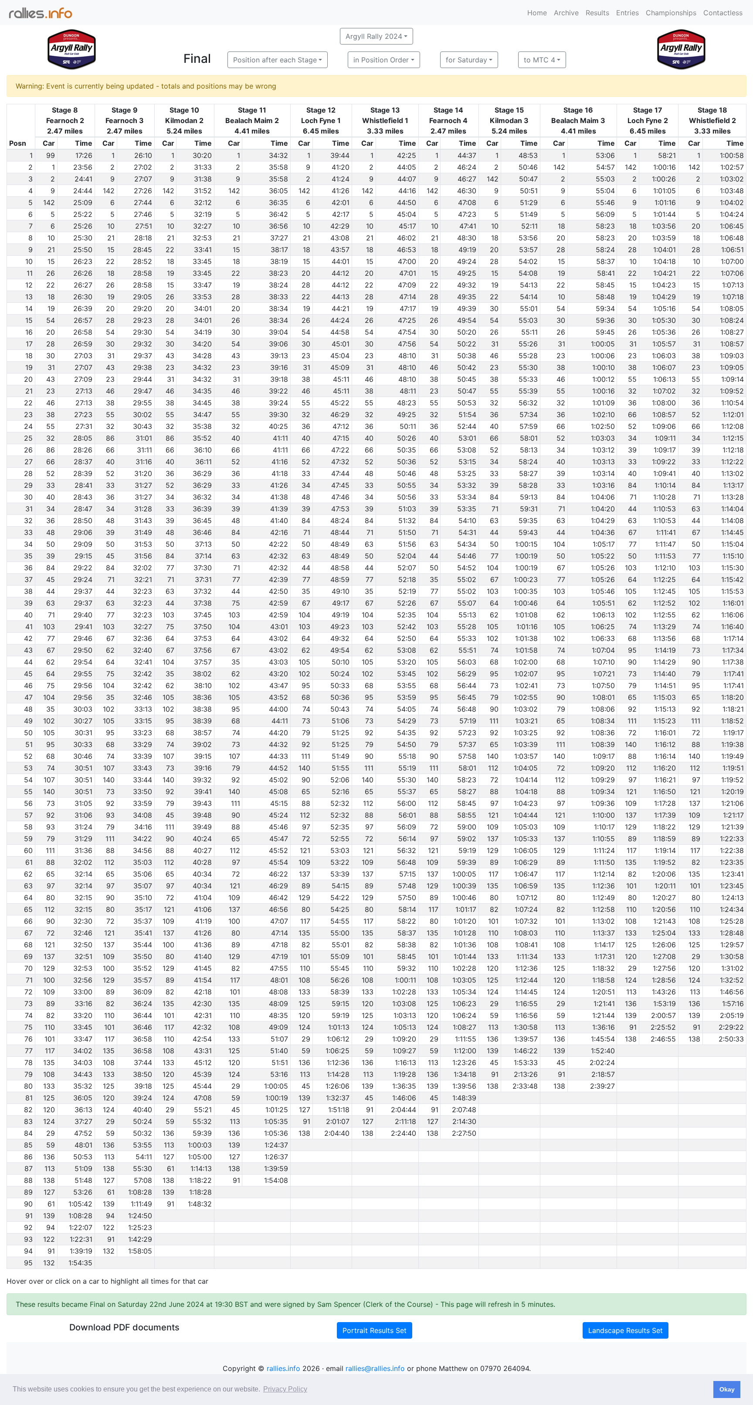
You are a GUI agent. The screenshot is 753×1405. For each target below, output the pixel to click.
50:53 (466, 402)
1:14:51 (665, 685)
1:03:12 (603, 449)
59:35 (528, 520)
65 (632, 697)
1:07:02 (664, 391)
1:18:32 (603, 968)
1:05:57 (664, 343)
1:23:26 (464, 1062)
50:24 (339, 673)
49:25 (466, 273)
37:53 (202, 638)
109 (631, 803)
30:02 (142, 414)
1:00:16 (664, 167)
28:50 (82, 520)
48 (369, 473)
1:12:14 (604, 874)
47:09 (407, 285)
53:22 (339, 862)
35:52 (202, 438)
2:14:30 (464, 1121)
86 (110, 438)
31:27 (143, 485)
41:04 (203, 897)
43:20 (278, 673)
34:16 (143, 826)
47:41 (467, 226)
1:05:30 (664, 320)
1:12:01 (733, 414)
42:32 (278, 556)
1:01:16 (665, 202)
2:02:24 (602, 1062)
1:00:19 (526, 556)
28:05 (82, 438)
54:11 (144, 1156)
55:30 (528, 367)
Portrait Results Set (375, 1330)
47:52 (83, 1133)
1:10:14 (665, 485)
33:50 (142, 791)
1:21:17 (733, 815)
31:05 (83, 803)
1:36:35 (404, 1086)
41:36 (203, 944)
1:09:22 (664, 461)
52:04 (406, 556)
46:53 (406, 249)
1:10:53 (664, 508)
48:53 (528, 155)
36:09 (142, 991)
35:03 (142, 862)
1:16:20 (664, 768)
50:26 (406, 438)
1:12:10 (665, 567)
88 (696, 744)
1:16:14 (665, 756)
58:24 (605, 249)
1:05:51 (603, 603)
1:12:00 (465, 1050)
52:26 (406, 603)
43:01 (279, 626)
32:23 (142, 591)
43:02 (278, 638)
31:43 (143, 520)
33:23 (142, 732)
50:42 (466, 367)
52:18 (407, 579)
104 (559, 544)
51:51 (279, 1062)
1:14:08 (732, 520)
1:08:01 (603, 697)
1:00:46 (526, 603)
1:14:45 (732, 532)
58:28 (528, 485)
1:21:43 (664, 921)
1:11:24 (604, 850)
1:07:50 (603, 685)
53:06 (605, 155)
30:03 (82, 709)
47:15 (340, 438)
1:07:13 (733, 285)
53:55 (406, 685)
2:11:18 (405, 1121)
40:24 (202, 838)
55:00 (339, 933)
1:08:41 (526, 944)
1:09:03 (732, 355)
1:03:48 (732, 190)
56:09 (605, 214)
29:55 (142, 402)
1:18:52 (732, 720)
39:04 (278, 332)
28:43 (82, 497)
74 (633, 626)
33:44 (142, 779)
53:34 (466, 497)
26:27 (83, 285)
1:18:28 (200, 1192)
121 (631, 791)
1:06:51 (732, 249)
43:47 (278, 685)
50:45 (466, 379)
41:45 (203, 968)
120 (631, 956)
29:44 (142, 379)
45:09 (339, 367)
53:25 (466, 473)
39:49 (202, 826)
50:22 (466, 343)
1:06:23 (464, 1003)
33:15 (143, 720)
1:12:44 (526, 980)
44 (632, 508)
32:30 (82, 921)
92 (632, 709)
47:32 (340, 461)
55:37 (406, 791)
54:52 (466, 567)
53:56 (528, 237)
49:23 (339, 626)
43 (170, 355)
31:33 (203, 167)
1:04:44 (526, 815)
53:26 (82, 1192)
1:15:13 (665, 709)
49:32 (466, 285)
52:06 (339, 779)
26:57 (83, 320)
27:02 (143, 167)
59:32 (406, 968)
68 (632, 638)
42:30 (202, 1003)
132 (109, 1251)
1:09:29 (603, 779)
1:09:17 (665, 449)
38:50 (142, 1074)
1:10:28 (664, 497)
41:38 (279, 497)
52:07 (406, 567)
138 (631, 1039)
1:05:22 (603, 556)
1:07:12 (527, 897)
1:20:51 (603, 991)
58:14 (407, 909)
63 (696, 508)
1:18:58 (603, 980)
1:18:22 (664, 826)
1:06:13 (664, 379)
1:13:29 (664, 626)
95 (632, 650)
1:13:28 (732, 497)
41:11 (280, 438)
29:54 (82, 662)
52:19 (407, 591)
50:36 (406, 461)
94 (110, 1215)
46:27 (467, 179)
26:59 (82, 343)
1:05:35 (276, 1121)
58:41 (606, 273)
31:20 (143, 473)
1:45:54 (603, 1039)
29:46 (82, 638)
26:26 (82, 273)
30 (494, 308)
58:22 (406, 921)
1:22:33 (732, 838)
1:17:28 (665, 803)
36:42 (278, 214)
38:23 (278, 273)
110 (631, 909)
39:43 (202, 803)
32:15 (83, 897)
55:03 (605, 179)
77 (633, 544)
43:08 (339, 237)
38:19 (279, 261)
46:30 (466, 190)
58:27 (528, 473)
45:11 (341, 379)
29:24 (82, 579)
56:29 (466, 673)
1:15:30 (732, 567)
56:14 (407, 838)
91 (633, 1027)
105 (631, 591)
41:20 (340, 167)
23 (306, 355)
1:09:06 (664, 426)
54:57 (605, 167)
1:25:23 (140, 1227)
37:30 (202, 567)
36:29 (202, 473)
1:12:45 (664, 591)
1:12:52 (664, 603)
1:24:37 (276, 1145)
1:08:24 (732, 320)
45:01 (340, 343)
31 (495, 343)
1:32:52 (732, 980)
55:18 (407, 756)
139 (631, 1015)
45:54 (278, 862)
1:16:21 (665, 779)
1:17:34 (733, 650)
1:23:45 (732, 885)
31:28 (143, 508)
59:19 (467, 850)
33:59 (142, 803)
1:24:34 (732, 909)
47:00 (407, 261)
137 (694, 803)
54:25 (339, 909)
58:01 (529, 438)
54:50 (406, 744)
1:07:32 (526, 921)
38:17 (279, 249)
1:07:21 (604, 673)
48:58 (339, 567)
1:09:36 (603, 803)
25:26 (82, 226)
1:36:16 (603, 1027)
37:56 (202, 650)
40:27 (202, 850)
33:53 (202, 296)
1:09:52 (732, 391)
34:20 (202, 343)
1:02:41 (526, 685)
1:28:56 (664, 980)
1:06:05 (526, 850)
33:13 (143, 709)
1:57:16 (733, 1003)
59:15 (340, 1003)
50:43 (339, 709)
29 (696, 956)
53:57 (528, 249)
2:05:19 (732, 1015)
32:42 (142, 673)
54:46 (466, 556)
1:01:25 (276, 1109)
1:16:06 (732, 614)
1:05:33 (526, 838)
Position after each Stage (275, 59)
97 (632, 779)
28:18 (143, 237)
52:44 (466, 426)
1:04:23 (664, 285)
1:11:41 (666, 532)
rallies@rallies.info (375, 1368)
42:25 (406, 155)
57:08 (143, 1180)
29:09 (82, 544)
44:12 (340, 273)
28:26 (82, 449)
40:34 (202, 874)
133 (631, 933)
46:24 (466, 167)
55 (632, 379)
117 (632, 850)
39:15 (203, 756)
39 (632, 449)
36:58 (142, 1039)
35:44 (142, 944)
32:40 (142, 650)
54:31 (467, 532)
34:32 (278, 155)
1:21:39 (732, 826)
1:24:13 (732, 897)
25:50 (82, 249)
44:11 (279, 720)
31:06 (83, 815)
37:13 (203, 544)
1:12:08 (732, 426)
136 (631, 1003)
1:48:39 (464, 1097)
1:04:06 (603, 497)
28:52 (142, 261)
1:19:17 (733, 732)
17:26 (83, 155)
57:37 (467, 744)
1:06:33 (603, 638)
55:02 (466, 579)
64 (632, 579)
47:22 (340, 449)
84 (632, 485)
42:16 (279, 532)
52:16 (340, 791)
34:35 (202, 391)
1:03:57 (526, 756)
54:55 (339, 921)
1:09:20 (603, 768)
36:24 (142, 1003)
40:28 (202, 862)
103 (631, 567)
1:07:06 (732, 273)
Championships (671, 12)
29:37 (142, 355)
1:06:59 (526, 885)
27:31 (83, 426)
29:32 (142, 343)
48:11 (408, 391)
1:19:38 (732, 744)
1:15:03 (664, 697)
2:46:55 (663, 1039)
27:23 (83, 414)
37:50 (202, 626)
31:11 (144, 449)
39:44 (339, 155)
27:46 (143, 214)
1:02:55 (526, 697)
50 (50, 544)
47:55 (279, 968)
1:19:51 (733, 768)
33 (632, 461)
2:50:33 (731, 1039)
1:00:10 (603, 367)
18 (561, 226)
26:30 (82, 296)
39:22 (278, 391)
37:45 (202, 614)
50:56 (406, 497)
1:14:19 (665, 650)
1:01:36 (465, 944)
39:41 (203, 791)
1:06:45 (732, 226)
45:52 (278, 850)
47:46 (340, 497)
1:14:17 (604, 944)
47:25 (407, 320)
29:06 (82, 532)
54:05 (406, 709)
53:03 (339, 850)
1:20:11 (665, 885)
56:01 (407, 815)
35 (434, 579)
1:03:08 (404, 1003)
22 (170, 249)
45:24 (278, 815)
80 (50, 897)
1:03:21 (526, 720)
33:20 (82, 1015)
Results (597, 12)
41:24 (340, 179)
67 (632, 532)
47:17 (408, 308)
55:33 (528, 379)
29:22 (82, 567)
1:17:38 (733, 662)
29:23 (142, 320)
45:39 (202, 1074)
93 (110, 815)
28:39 (82, 473)
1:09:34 (603, 791)
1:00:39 (464, 885)
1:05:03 (526, 826)
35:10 (143, 897)
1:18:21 (733, 709)
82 (696, 862)
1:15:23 (664, 720)
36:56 (278, 226)
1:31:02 (732, 968)
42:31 (203, 1015)
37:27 (279, 237)
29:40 (82, 614)
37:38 (202, 603)
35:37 (142, 921)
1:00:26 (664, 179)
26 (50, 273)
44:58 (339, 332)
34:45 (202, 402)
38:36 (202, 697)
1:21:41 (604, 1003)
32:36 (142, 638)
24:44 (82, 190)
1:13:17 (733, 485)
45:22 (339, 402)
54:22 (339, 897)
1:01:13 (338, 1027)
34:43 (82, 1074)
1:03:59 (664, 237)
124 (631, 980)
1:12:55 (664, 614)
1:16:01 (733, 603)
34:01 (203, 308)
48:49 (339, 544)
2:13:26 (526, 1074)
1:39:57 (526, 1039)
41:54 (203, 980)
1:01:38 (526, 638)
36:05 (278, 190)
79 (696, 673)
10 (111, 226)
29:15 (83, 556)
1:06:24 (464, 1015)
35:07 (142, 885)
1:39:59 (276, 1168)
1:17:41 (733, 673)
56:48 (466, 709)
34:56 (142, 850)
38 (696, 355)
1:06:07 (664, 367)
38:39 (202, 720)
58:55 (466, 815)
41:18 (279, 473)
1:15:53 (732, 591)
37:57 (203, 662)
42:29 (339, 226)
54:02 (528, 261)
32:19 (203, 214)
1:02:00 (526, 662)
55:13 (467, 614)
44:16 (407, 190)
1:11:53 (665, 556)
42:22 (278, 544)
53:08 (466, 449)
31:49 (143, 532)
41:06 (203, 909)
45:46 (278, 826)
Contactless (723, 12)
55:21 (203, 1109)
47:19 (279, 956)
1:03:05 (464, 980)
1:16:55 (526, 1003)
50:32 (142, 1133)
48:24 (339, 520)
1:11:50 (604, 862)
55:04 (605, 190)
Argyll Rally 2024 (374, 36)
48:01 (279, 980)
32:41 (143, 662)
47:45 (340, 485)
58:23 (605, 226)
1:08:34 (603, 720)
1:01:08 (526, 614)
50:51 (529, 190)
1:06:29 (526, 862)
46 (494, 355)
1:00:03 (200, 1145)
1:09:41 (664, 473)
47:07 (279, 921)
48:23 (406, 402)
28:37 (83, 461)
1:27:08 (664, 956)
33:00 (82, 991)
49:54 (466, 320)
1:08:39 (603, 744)
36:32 (202, 497)
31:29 (83, 838)
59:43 (528, 532)
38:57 (202, 732)
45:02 (278, 779)
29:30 (142, 332)
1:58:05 (140, 1251)
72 (632, 732)
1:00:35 (526, 591)
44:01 (340, 261)
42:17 (340, 214)
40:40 (142, 1109)
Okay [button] (727, 1389)
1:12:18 (733, 449)
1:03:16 (603, 485)
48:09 (278, 1003)
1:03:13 (603, 461)
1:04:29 (664, 296)
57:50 (407, 897)
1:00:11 (405, 980)
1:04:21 (664, 273)
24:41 (83, 179)
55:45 (339, 968)
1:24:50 (140, 1215)
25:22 (82, 214)
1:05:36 (664, 332)
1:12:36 (603, 885)
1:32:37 (337, 1097)
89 (632, 838)
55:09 (339, 956)
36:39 (202, 508)
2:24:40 (403, 1133)
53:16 (279, 1074)
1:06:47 (526, 874)
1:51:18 (338, 1109)
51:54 (467, 414)
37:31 (203, 579)
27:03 (83, 355)
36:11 (203, 461)
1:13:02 (732, 473)
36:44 (142, 1015)
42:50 (278, 591)
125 (631, 944)
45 (110, 556)
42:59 (278, 603)
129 (631, 826)
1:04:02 (732, 202)
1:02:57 (732, 167)
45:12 (203, 1062)
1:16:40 (732, 626)
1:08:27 (732, 332)
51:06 (340, 720)
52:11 (529, 226)
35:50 (142, 956)
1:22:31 (81, 1239)
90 (632, 662)
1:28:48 (732, 933)
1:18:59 (664, 838)
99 (50, 155)
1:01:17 (465, 909)
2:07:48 (464, 1109)
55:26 (528, 343)
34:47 (202, 414)
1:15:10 (733, 556)
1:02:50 (603, 426)
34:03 (82, 1062)
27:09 (83, 379)
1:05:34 (464, 991)
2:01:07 (337, 1121)
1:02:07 (526, 673)
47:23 (467, 214)
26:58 (82, 332)
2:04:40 (336, 1133)
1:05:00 (200, 1156)
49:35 (466, 296)
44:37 (467, 155)
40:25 (278, 426)
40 (494, 426)
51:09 (83, 1168)
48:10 (407, 355)
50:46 (528, 167)
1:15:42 (732, 579)
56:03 (466, 662)
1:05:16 (664, 308)
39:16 (279, 367)
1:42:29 (140, 1239)
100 (234, 921)
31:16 (144, 461)
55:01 (529, 308)
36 (632, 402)
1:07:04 (603, 650)
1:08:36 (603, 732)
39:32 (202, 779)
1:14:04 (732, 508)
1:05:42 (80, 1203)
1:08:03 (526, 933)
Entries (627, 12)
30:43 (142, 426)
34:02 (82, 1050)
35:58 (278, 167)
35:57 (142, 980)
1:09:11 (665, 438)
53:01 (467, 438)
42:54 (202, 1039)
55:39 (528, 391)
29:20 (142, 308)
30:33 (82, 744)
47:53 (340, 508)
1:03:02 (732, 179)
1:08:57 (732, 343)
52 (696, 414)
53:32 (466, 485)
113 (631, 991)
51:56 (407, 544)
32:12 (203, 202)
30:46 (82, 756)
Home (537, 12)
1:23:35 (732, 862)
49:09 (278, 1027)
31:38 (203, 179)
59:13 (529, 497)
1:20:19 (732, 791)
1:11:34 (527, 956)
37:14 (203, 556)
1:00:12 (603, 379)
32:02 (142, 567)
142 (559, 167)
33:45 (202, 261)
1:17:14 (733, 638)
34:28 (202, 355)
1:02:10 (603, 414)
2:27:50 (464, 1133)
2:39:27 (602, 1086)
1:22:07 (80, 1227)
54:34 (466, 544)
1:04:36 (603, 532)
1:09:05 (732, 367)
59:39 (466, 862)
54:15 (340, 885)
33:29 (142, 744)
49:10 (340, 591)
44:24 (339, 320)
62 (632, 603)
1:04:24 (732, 214)
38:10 (203, 685)
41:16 (279, 461)
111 (494, 720)
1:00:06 (603, 355)
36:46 (202, 532)
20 (696, 226)
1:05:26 (603, 567)
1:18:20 (732, 697)
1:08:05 (732, 308)
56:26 (339, 980)
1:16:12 (665, 744)
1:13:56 (664, 638)
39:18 (279, 379)
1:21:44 (603, 1015)
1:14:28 (338, 1074)
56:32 (528, 402)
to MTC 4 (539, 59)
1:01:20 (465, 921)
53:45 (406, 673)
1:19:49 (732, 756)
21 (111, 237)
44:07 (406, 179)
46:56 (278, 909)
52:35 (406, 614)
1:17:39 (665, 815)
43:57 (340, 249)
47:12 (340, 426)
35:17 (143, 909)
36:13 (83, 1109)
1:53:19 (664, 1003)
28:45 (142, 249)
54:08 (528, 273)
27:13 (83, 391)
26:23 (82, 261)
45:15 (279, 803)
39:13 (279, 355)
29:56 (82, 685)
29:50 (82, 650)
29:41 (83, 626)
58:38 (406, 944)
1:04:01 (664, 249)
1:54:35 (80, 1262)
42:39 (278, 579)
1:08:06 (603, 709)
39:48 (202, 815)
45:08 (278, 791)
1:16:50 (664, 791)
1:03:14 (603, 473)
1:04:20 (603, 508)
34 (632, 438)
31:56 (143, 556)
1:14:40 (664, 673)
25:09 (82, 202)
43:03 (278, 662)
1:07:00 (732, 261)
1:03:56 (664, 226)
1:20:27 (664, 897)
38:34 (278, 308)
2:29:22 (731, 1027)
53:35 (466, 508)
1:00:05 (603, 343)
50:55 (406, 485)
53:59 (406, 697)
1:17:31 (604, 956)
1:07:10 (604, 662)
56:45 (466, 697)
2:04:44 (403, 1109)
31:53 (143, 544)
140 (631, 744)
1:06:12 (338, 1039)
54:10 (467, 520)
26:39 (82, 308)
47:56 (407, 343)
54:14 (529, 296)
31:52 (203, 190)
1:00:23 (526, 579)
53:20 (406, 662)
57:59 (528, 426)
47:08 (467, 202)
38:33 (278, 296)
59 (494, 1015)
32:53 (202, 237)
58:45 (605, 285)
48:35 (278, 1015)
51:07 (279, 1039)
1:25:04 (664, 933)
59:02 (466, 838)
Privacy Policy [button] (285, 1389)
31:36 (83, 850)
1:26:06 (664, 944)
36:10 (203, 449)
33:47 (202, 285)
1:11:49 (141, 1203)
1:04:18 (664, 261)
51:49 (529, 214)
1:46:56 (732, 991)
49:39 (466, 308)
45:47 (278, 838)
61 (170, 1168)
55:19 (407, 768)
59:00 (466, 826)
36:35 (278, 202)
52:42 (406, 626)
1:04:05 (526, 768)
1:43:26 (664, 991)
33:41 (203, 249)
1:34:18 (465, 1074)
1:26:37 (276, 1156)
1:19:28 (404, 1074)
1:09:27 (404, 1050)
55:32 (202, 1121)
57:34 (528, 414)
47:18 (279, 944)
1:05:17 (604, 544)
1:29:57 (732, 944)
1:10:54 (732, 402)
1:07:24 (526, 909)
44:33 (278, 756)
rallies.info (283, 1368)
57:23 (467, 732)
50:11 (408, 426)
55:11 (529, 332)
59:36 (605, 320)
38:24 (278, 285)
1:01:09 (603, 402)
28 (560, 249)
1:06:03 (664, 355)
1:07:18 (733, 296)
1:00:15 (526, 544)
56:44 (466, 685)
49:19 (467, 249)
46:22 (278, 874)
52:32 (339, 803)
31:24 (83, 826)
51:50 (407, 532)
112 (493, 768)
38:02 (202, 673)
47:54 (407, 332)
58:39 (339, 991)
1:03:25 (526, 732)
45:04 (406, 214)
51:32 (407, 520)
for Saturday (466, 59)
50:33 (339, 685)
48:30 (466, 237)
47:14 (407, 296)
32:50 (82, 944)
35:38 (202, 426)
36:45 (202, 520)
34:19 (203, 332)
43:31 (203, 1050)
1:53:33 (526, 1062)
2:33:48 (525, 1086)
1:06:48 (732, 237)
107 (168, 756)
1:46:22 (526, 1050)
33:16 (83, 1003)
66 (632, 414)
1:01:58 (526, 650)
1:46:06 (404, 1097)
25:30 (82, 237)
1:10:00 (603, 815)
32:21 (143, 579)
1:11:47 (665, 544)
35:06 (142, 874)
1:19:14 (665, 850)
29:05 (142, 296)
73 (696, 650)
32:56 (82, 980)
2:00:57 (663, 1015)
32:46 (142, 697)
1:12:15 (733, 438)
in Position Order (381, 59)
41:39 (279, 508)
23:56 (82, 167)
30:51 (83, 768)
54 (560, 308)
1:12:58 (603, 909)
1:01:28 (465, 933)
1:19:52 (732, 779)
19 (170, 273)
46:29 (339, 414)
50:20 (466, 332)
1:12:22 (732, 461)
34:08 (142, 815)
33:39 (142, 756)
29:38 (142, 367)
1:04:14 (526, 779)
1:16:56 (526, 1015)
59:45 (605, 332)
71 (633, 497)
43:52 (278, 697)
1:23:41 (732, 874)
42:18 (203, 991)
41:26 (340, 190)
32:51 (83, 956)
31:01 (144, 438)
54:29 (406, 720)
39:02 (202, 744)
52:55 (339, 838)
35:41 (143, 933)
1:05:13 (404, 1027)
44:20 (278, 732)
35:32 (82, 1086)
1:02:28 (464, 968)
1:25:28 (732, 921)
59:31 (529, 508)
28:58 (142, 273)
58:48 (605, 296)
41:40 (279, 520)
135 (631, 862)
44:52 (278, 768)
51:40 (279, 1050)
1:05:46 (603, 591)
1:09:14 (732, 379)
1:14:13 (201, 1168)
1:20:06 (664, 874)
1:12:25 (664, 579)
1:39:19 (81, 1251)
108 (631, 921)
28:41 (83, 485)
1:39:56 (464, 1086)
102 (694, 603)
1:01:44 (664, 214)
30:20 (202, 155)
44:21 (340, 308)
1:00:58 (732, 155)
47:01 (407, 273)
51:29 (529, 202)
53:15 (467, 461)
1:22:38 (732, 850)
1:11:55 (465, 1039)
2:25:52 (663, 1027)
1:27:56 (664, 968)
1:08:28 (140, 1192)
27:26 (143, 190)
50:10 (340, 662)
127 (304, 1109)
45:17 (407, 226)
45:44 (202, 1086)
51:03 (407, 508)
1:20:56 (664, 909)
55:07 (467, 603)
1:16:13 (405, 1062)
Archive (566, 12)
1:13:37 (604, 933)
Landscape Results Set (625, 1330)
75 (236, 603)
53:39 (339, 874)
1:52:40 (603, 1050)
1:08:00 (664, 402)
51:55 (340, 768)
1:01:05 (664, 190)
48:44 (339, 532)
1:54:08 (276, 1180)
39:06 (278, 343)
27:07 (143, 179)
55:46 (605, 202)
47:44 (340, 473)
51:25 (340, 732)
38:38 (202, 709)
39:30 (278, 414)
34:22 (142, 838)
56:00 (406, 803)
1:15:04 (732, 544)
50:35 (406, 449)
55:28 (528, 355)
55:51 (467, 650)
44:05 (406, 167)
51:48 (83, 1180)
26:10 (143, 155)
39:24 (278, 402)
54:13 (529, 285)
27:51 (143, 226)
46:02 (406, 237)
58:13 (529, 449)
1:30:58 (732, 956)
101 (631, 885)
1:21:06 (732, 803)
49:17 (340, 603)
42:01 (340, 202)
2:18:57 (603, 1074)
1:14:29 (664, 662)
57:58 (467, 756)
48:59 (339, 579)
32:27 (202, 226)
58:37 (605, 261)
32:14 (83, 874)
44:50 (406, 202)
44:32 (278, 744)
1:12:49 (603, 897)
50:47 (528, 179)
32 (632, 391)
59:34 (605, 308)
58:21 (667, 155)
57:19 (467, 720)
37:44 (143, 1062)
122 (109, 1227)
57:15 (407, 874)
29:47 (142, 391)
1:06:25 (603, 626)
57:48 (407, 885)
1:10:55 (603, 838)
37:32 (202, 591)
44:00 (278, 709)
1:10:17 (604, 826)
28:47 (83, 508)
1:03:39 (526, 744)
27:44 (143, 202)
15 (111, 249)
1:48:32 (200, 1203)
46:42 (278, 897)
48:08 (278, 991)
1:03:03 (603, 438)
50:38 (466, 355)
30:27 (83, 720)
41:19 (203, 921)
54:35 (406, 732)
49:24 (466, 261)
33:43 (142, 768)
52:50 (406, 638)
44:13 (340, 296)
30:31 (83, 732)
